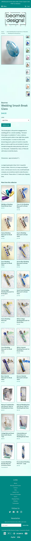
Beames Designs (15, 530)
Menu (5, 6)
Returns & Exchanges (15, 494)
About (15, 483)
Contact (15, 487)
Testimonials (15, 503)
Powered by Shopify (25, 530)
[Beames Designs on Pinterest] (17, 512)
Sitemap (15, 501)
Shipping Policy (15, 499)
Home (2, 31)
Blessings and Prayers (15, 485)
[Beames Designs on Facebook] (14, 512)
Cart (28, 6)
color (2, 117)
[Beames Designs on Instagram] (21, 512)
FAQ (15, 490)
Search (15, 496)
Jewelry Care (15, 492)
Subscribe (25, 525)
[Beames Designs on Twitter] (10, 512)
